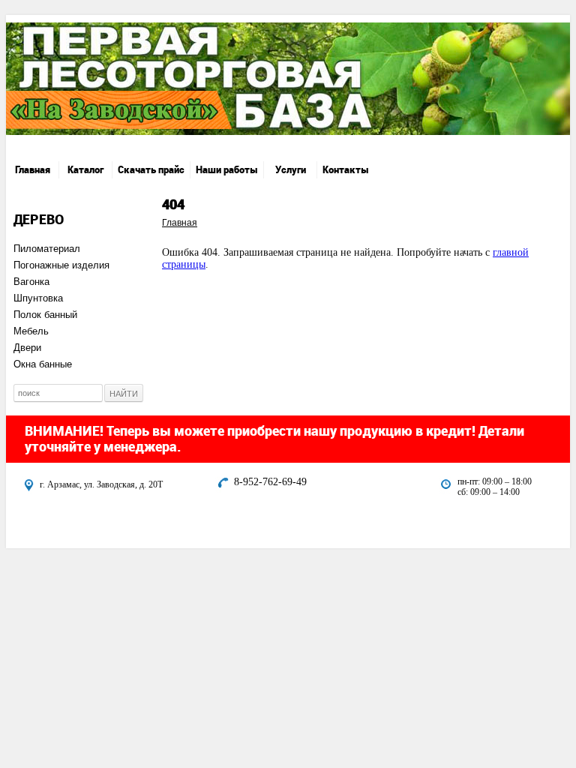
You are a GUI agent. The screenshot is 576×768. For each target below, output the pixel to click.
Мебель (31, 331)
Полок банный (45, 314)
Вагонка (32, 281)
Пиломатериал (47, 248)
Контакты (345, 169)
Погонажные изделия (62, 265)
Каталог (86, 169)
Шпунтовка (38, 298)
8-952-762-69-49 (270, 482)
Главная (32, 169)
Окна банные (43, 364)
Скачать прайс (151, 169)
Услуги (290, 169)
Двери (27, 347)
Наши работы (227, 169)
